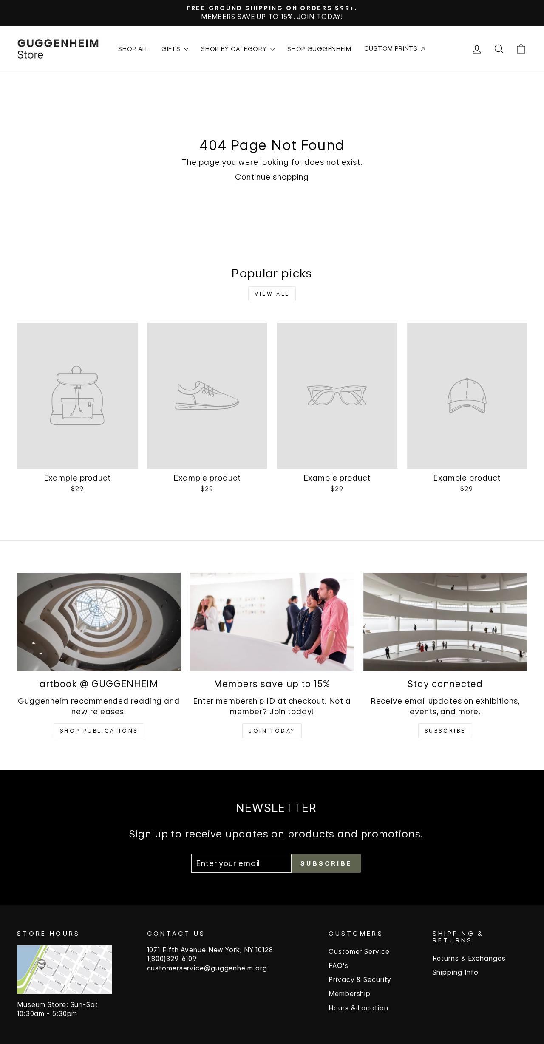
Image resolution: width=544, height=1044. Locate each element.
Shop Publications (99, 730)
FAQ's (338, 966)
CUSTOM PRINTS (391, 48)
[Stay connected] (445, 622)
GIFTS (172, 48)
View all (272, 294)
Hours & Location (358, 1008)
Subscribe (445, 730)
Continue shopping (272, 177)
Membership (350, 994)
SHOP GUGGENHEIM (319, 48)
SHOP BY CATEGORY (234, 48)
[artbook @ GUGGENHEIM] (99, 622)
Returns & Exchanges (469, 958)
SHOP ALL (133, 48)
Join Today (272, 730)
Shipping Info (456, 972)
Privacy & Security (360, 980)
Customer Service (359, 952)
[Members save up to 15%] (272, 622)
